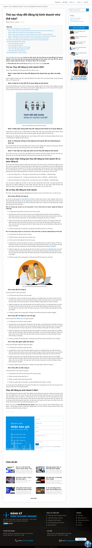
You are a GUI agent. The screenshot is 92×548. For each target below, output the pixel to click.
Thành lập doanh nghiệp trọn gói (57, 515)
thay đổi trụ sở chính (28, 199)
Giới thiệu (80, 515)
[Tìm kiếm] (87, 10)
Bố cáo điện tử (52, 525)
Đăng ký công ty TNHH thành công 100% (80, 42)
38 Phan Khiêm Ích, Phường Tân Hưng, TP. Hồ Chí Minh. (18, 533)
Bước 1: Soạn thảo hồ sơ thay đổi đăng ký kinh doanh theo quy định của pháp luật (30, 30)
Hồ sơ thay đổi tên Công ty (15, 45)
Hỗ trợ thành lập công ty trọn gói (80, 48)
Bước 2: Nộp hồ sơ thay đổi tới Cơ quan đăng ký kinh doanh (24, 32)
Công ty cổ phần (50, 246)
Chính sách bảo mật (83, 520)
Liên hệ (80, 525)
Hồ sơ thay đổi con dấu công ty (16, 50)
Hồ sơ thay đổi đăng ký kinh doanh (16, 41)
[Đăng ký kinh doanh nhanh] (19, 515)
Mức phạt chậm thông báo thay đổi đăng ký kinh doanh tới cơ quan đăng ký (27, 39)
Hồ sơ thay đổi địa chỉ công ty (16, 43)
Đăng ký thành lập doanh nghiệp (81, 53)
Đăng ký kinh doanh (10, 22)
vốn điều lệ (17, 318)
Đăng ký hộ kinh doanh (54, 520)
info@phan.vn (71, 541)
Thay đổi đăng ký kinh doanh (14, 57)
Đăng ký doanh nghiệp (75, 18)
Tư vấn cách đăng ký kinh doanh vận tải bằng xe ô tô (53, 488)
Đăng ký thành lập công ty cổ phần (81, 37)
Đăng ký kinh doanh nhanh (41, 547)
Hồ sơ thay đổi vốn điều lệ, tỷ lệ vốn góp (19, 47)
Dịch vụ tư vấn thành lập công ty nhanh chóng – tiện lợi (24, 467)
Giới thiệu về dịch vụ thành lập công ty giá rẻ (23, 478)
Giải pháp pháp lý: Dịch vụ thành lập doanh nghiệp (53, 467)
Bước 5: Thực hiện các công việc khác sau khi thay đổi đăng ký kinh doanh (28, 38)
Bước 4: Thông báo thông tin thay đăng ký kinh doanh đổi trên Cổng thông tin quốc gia (32, 36)
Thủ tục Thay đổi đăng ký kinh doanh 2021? (18, 28)
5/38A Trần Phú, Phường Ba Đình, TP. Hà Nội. (59, 533)
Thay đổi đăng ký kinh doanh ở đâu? (17, 52)
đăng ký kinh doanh (34, 153)
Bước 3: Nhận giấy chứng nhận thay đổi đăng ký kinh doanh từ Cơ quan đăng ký (30, 34)
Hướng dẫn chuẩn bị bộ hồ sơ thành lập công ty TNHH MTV (24, 488)
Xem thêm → (34, 498)
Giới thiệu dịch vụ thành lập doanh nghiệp (54, 478)
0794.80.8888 (28, 541)
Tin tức (79, 522)
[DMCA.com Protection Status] (8, 524)
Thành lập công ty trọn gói (55, 518)
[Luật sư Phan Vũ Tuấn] (79, 70)
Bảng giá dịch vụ (82, 518)
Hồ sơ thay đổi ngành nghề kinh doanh (19, 49)
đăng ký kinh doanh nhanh (35, 63)
